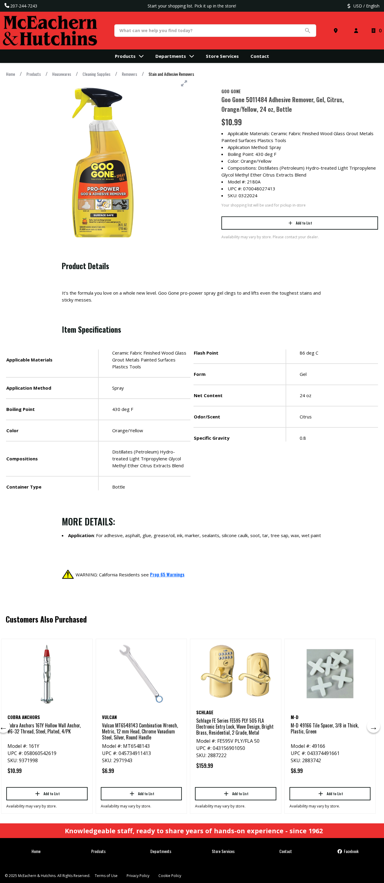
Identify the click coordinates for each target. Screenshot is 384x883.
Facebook (350, 851)
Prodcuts (98, 851)
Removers (129, 74)
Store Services (223, 851)
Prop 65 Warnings (167, 574)
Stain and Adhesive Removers (171, 74)
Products (33, 74)
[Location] (337, 30)
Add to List (304, 222)
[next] (373, 726)
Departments (160, 851)
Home (10, 74)
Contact (285, 851)
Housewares (61, 74)
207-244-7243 (23, 6)
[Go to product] (47, 674)
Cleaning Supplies (96, 74)
